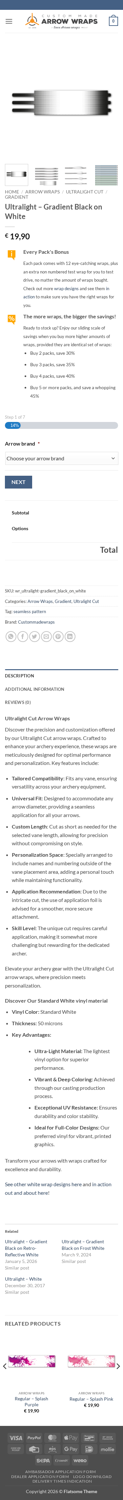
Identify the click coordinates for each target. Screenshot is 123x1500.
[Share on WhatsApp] (11, 636)
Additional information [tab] (35, 689)
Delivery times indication (62, 1481)
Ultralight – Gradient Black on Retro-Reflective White (26, 1248)
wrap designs (66, 288)
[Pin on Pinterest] (58, 636)
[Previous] (15, 102)
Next (18, 482)
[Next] (107, 102)
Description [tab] (19, 675)
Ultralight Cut (84, 191)
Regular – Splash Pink (91, 1399)
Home (12, 191)
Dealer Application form (40, 1476)
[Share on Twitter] (34, 636)
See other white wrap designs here (43, 1184)
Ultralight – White (23, 1279)
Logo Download (92, 1476)
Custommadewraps (36, 622)
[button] (9, 21)
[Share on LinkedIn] (70, 636)
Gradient (16, 197)
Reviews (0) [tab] (18, 702)
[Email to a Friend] (46, 636)
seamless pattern (29, 611)
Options (20, 528)
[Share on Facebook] (22, 636)
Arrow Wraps (42, 191)
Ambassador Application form (60, 1471)
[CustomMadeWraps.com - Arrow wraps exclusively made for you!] (62, 21)
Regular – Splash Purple (31, 1401)
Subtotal (20, 512)
